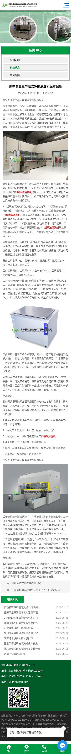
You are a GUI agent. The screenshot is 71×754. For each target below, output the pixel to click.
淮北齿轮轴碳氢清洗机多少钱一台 (22, 648)
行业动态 (15, 67)
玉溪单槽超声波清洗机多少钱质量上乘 (23, 643)
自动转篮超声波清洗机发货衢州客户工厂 (23, 607)
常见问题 (15, 75)
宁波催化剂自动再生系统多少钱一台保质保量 (36, 590)
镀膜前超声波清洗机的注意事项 (21, 612)
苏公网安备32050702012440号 (49, 719)
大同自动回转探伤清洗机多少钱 (21, 617)
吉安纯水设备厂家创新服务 (18, 628)
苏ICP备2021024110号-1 (17, 719)
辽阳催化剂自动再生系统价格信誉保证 (23, 622)
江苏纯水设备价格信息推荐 (18, 638)
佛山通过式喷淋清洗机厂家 (26, 583)
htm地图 (5, 736)
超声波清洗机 (47, 724)
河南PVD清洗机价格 (15, 653)
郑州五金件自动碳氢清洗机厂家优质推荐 (23, 633)
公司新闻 (15, 60)
